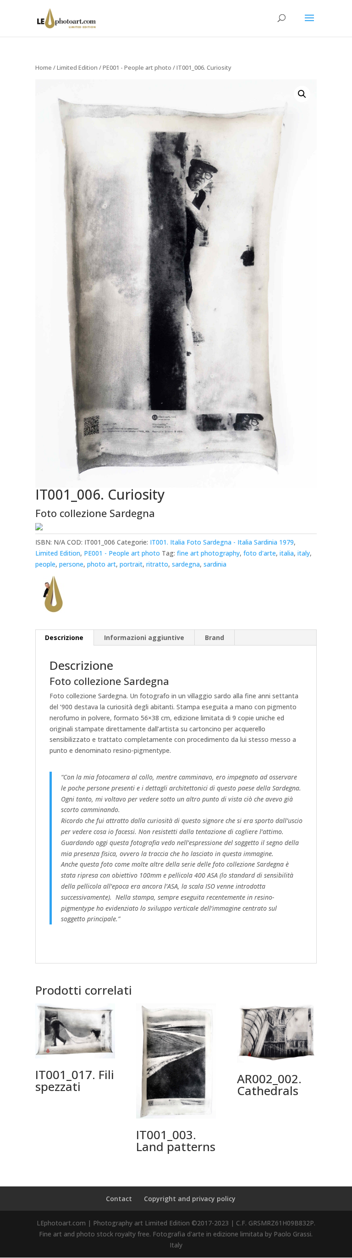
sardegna (186, 564)
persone (71, 564)
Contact (119, 1198)
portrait (131, 564)
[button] (302, 94)
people (45, 564)
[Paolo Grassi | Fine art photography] (53, 596)
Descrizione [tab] (64, 637)
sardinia (215, 564)
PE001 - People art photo (137, 67)
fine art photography (208, 553)
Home (43, 67)
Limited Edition (77, 67)
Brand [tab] (214, 637)
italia (287, 553)
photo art (101, 564)
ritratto (157, 564)
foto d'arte (259, 553)
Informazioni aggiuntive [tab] (144, 637)
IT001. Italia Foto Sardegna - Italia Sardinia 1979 (222, 542)
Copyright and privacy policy (190, 1198)
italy (303, 553)
